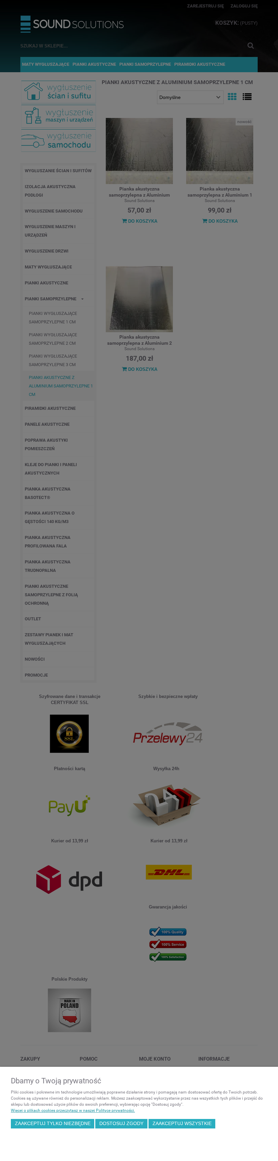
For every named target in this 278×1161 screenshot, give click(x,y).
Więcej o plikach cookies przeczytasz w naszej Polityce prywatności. (73, 1110)
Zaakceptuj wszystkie (182, 1123)
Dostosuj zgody (121, 1123)
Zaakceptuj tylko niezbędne (53, 1123)
